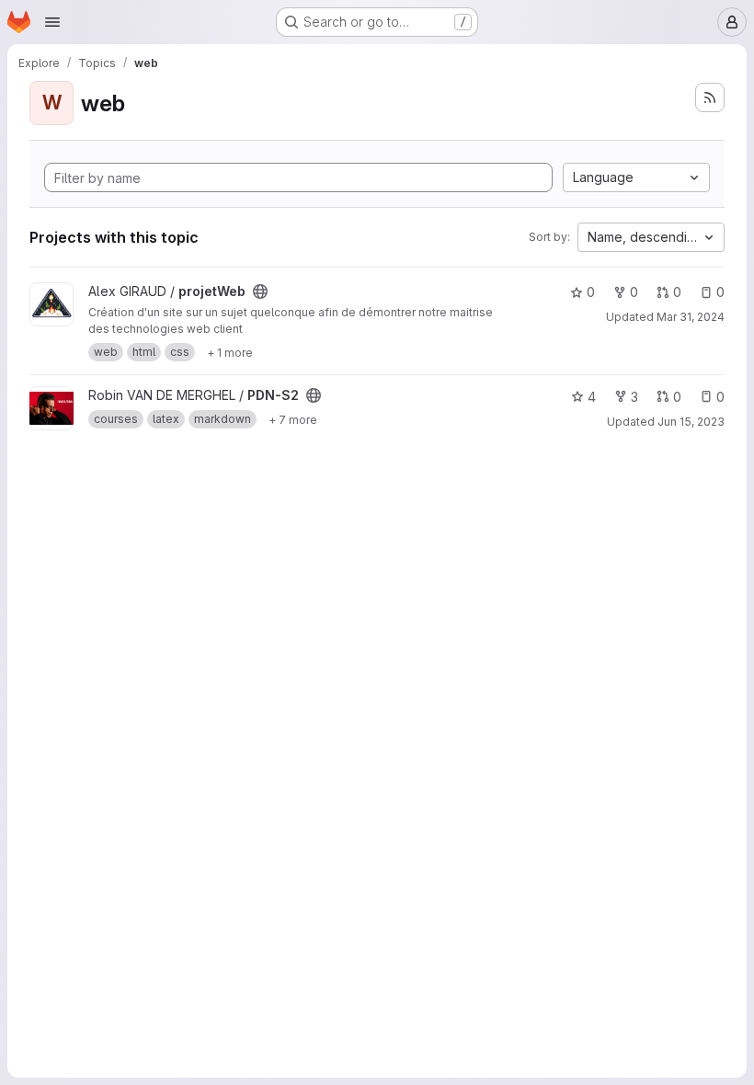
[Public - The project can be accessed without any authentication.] (260, 291)
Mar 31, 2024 (691, 317)
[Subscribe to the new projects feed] (710, 97)
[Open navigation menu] (52, 22)
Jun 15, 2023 (691, 421)
